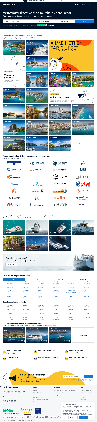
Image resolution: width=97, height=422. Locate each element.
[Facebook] (4, 400)
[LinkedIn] (15, 400)
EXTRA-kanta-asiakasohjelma (40, 399)
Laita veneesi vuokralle (59, 392)
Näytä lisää (83, 144)
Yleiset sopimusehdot (86, 390)
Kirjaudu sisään (84, 397)
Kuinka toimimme (37, 395)
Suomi (92, 4)
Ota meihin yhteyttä (38, 392)
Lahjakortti (35, 401)
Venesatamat (83, 279)
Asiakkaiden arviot (37, 397)
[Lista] (78, 4)
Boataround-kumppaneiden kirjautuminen (64, 390)
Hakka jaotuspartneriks (59, 395)
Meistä (35, 390)
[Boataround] (10, 4)
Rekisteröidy (83, 399)
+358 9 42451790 (9, 396)
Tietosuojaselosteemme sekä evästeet (85, 380)
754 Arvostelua (27, 414)
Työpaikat (35, 404)
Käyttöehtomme (88, 379)
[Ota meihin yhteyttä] (75, 4)
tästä (81, 413)
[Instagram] (8, 400)
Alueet (37, 279)
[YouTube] (12, 400)
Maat (14, 279)
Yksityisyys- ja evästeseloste (87, 392)
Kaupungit (60, 279)
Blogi (82, 395)
